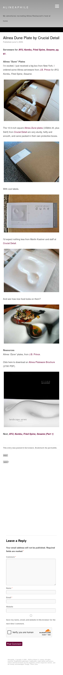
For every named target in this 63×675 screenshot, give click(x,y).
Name (9, 587)
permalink (52, 447)
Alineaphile (16, 7)
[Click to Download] (31, 426)
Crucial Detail (20, 131)
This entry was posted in (14, 447)
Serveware (29, 447)
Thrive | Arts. (34, 663)
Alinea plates (33, 127)
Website (9, 606)
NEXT (6, 461)
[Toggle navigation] (57, 6)
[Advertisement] (28, 479)
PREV (5, 455)
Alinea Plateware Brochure (42, 362)
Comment (11, 556)
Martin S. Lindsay (38, 659)
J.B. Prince (45, 69)
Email (9, 596)
